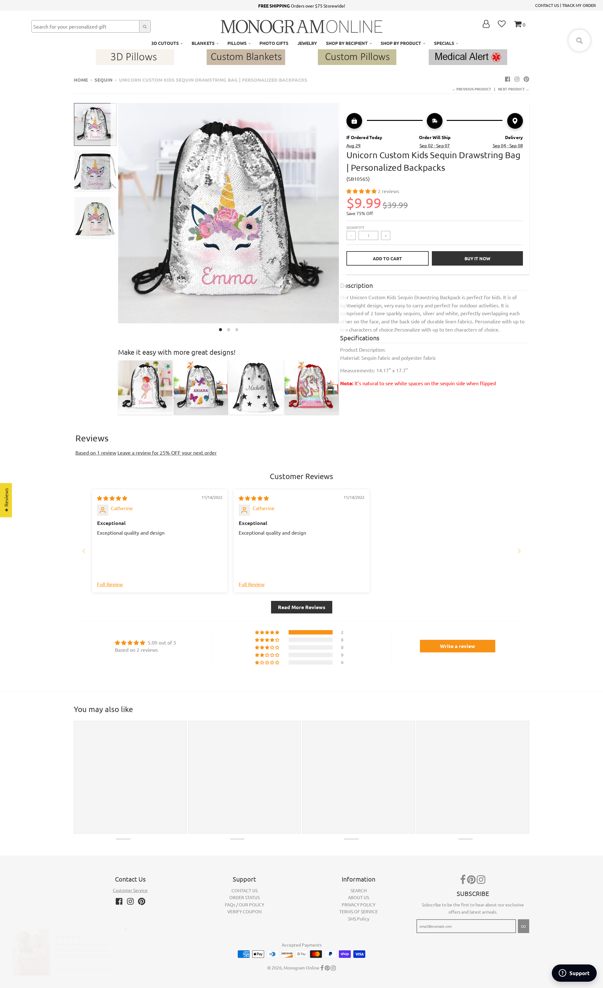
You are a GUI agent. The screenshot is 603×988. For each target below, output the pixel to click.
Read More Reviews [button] (301, 607)
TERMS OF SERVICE (358, 911)
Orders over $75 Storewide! (301, 5)
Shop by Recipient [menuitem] (347, 43)
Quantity (355, 227)
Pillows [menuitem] (237, 43)
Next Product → (513, 88)
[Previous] (114, 219)
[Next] (342, 219)
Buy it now (477, 258)
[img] (112, 498)
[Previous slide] (84, 551)
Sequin (103, 80)
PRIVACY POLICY (358, 904)
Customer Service (130, 890)
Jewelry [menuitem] (307, 43)
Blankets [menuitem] (203, 43)
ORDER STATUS (244, 897)
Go (523, 926)
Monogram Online (301, 967)
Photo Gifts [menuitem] (273, 43)
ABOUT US (358, 897)
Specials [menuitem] (444, 43)
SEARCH (358, 890)
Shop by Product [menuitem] (401, 43)
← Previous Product (471, 88)
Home (81, 80)
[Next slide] (519, 551)
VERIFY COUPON (244, 911)
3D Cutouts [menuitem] (165, 43)
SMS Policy (358, 918)
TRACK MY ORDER (579, 5)
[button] (362, 191)
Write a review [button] (457, 646)
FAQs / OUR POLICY (244, 904)
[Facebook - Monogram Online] (507, 79)
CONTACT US (547, 5)
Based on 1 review (95, 452)
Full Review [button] (110, 584)
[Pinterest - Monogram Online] (526, 79)
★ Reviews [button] (6, 500)
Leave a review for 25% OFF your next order (167, 452)
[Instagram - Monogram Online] (517, 79)
